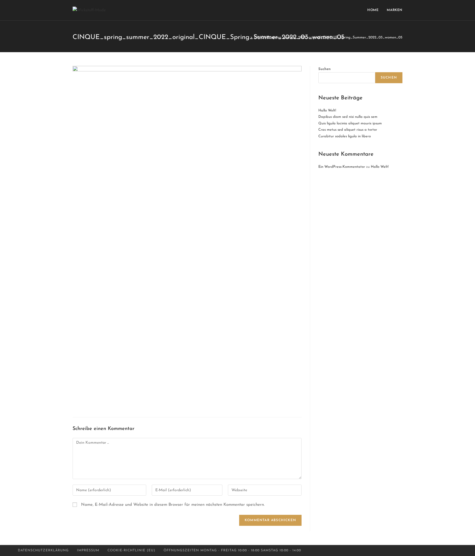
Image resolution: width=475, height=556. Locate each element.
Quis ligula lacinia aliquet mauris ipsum (350, 123)
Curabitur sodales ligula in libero (344, 136)
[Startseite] (247, 37)
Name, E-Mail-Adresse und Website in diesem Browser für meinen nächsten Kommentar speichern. (173, 505)
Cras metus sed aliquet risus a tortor (347, 130)
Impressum (88, 550)
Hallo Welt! (327, 110)
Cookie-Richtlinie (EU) (131, 550)
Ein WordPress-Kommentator (341, 167)
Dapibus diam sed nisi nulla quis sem (347, 117)
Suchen (324, 69)
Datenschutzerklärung (43, 550)
